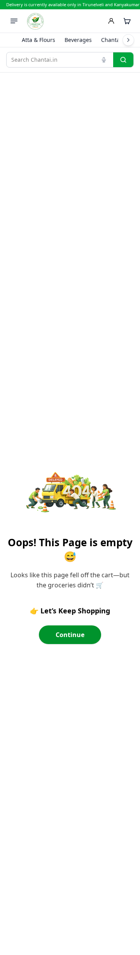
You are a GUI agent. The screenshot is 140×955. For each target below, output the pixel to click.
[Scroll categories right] (128, 40)
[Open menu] (14, 21)
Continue (70, 634)
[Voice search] (104, 60)
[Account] (111, 21)
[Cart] (127, 21)
